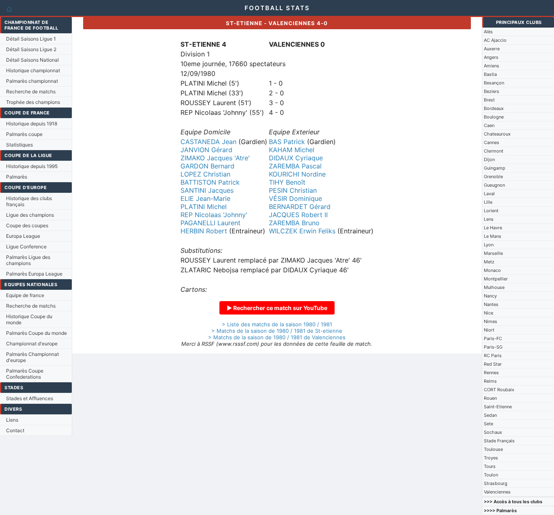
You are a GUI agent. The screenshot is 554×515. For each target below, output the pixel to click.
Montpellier (496, 279)
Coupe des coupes (27, 225)
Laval (489, 193)
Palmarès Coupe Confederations (24, 374)
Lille (488, 202)
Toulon (491, 475)
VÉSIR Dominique (295, 198)
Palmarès (16, 177)
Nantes (491, 304)
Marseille (493, 253)
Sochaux (493, 432)
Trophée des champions (33, 102)
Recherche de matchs (31, 91)
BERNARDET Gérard (300, 207)
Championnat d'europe (32, 343)
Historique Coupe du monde (29, 319)
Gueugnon (494, 185)
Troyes (491, 458)
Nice (488, 313)
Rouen (490, 398)
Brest (489, 100)
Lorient (491, 210)
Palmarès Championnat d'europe (32, 357)
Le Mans (492, 236)
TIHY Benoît (287, 182)
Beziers (491, 91)
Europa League (23, 236)
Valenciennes (497, 492)
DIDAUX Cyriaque (296, 158)
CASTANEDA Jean (208, 142)
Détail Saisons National (32, 60)
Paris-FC (493, 338)
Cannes (491, 142)
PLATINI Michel (203, 207)
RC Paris (493, 355)
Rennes (491, 372)
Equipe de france (25, 295)
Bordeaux (494, 108)
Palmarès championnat (32, 81)
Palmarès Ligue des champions (28, 260)
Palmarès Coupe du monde (36, 333)
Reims (490, 381)
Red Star (493, 364)
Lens (489, 219)
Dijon (489, 159)
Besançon (494, 83)
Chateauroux (497, 134)
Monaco (492, 270)
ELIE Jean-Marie (205, 198)
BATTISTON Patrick (210, 182)
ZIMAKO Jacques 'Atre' (215, 158)
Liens (12, 420)
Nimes (490, 321)
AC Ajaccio (495, 40)
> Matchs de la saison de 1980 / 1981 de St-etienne (276, 331)
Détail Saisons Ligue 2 (31, 49)
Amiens (491, 66)
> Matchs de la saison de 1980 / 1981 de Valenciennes (277, 337)
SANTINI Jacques (207, 190)
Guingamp (494, 168)
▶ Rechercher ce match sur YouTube (277, 307)
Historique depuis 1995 (32, 166)
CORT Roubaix (499, 389)
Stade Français (499, 441)
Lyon (489, 245)
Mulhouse (494, 287)
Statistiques (19, 145)
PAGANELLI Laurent (210, 223)
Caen (489, 125)
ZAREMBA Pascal (295, 166)
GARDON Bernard (207, 166)
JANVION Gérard (206, 150)
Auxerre (492, 49)
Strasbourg (495, 483)
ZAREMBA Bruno (294, 223)
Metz (489, 262)
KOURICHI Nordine (297, 174)
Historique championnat (33, 70)
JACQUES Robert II (298, 215)
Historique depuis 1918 (31, 124)
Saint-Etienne (498, 406)
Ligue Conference (26, 246)
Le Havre (493, 228)
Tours (490, 466)
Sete (488, 424)
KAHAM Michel (291, 150)
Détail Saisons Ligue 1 (31, 39)
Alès (488, 31)
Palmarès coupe (24, 134)
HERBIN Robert (203, 231)
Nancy (490, 296)
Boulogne (494, 117)
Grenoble (493, 176)
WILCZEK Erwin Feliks (302, 231)
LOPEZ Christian (205, 174)
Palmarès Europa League (34, 274)
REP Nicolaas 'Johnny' (213, 215)
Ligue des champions (30, 215)
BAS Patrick (287, 142)
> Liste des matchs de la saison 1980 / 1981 (277, 324)
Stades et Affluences (29, 398)
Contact (15, 430)
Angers (491, 57)
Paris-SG (493, 347)
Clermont (493, 151)
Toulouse (493, 449)
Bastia (490, 74)
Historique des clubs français (29, 201)
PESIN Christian (293, 190)
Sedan (490, 415)
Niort (489, 330)
